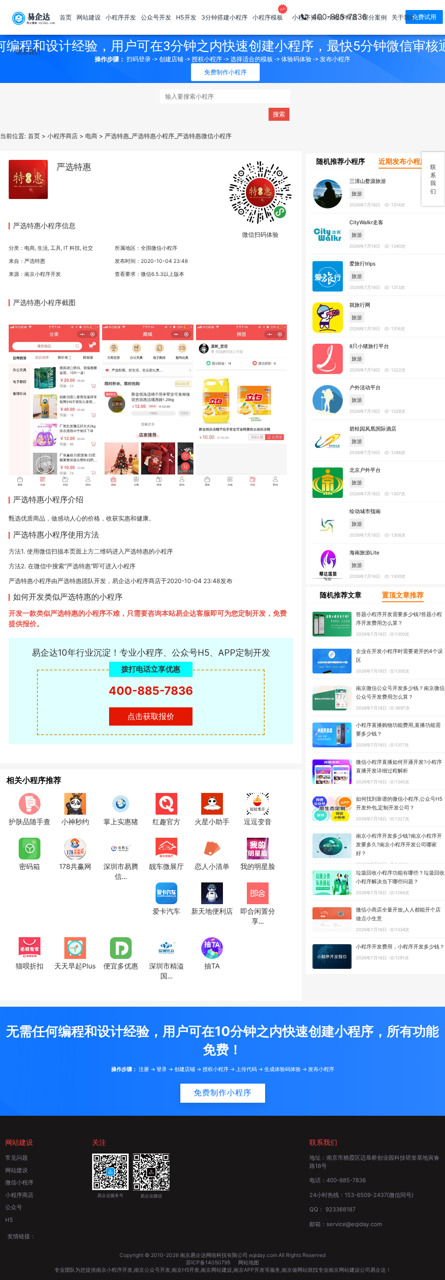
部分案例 (374, 17)
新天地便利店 (212, 911)
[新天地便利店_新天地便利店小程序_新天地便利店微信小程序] (212, 893)
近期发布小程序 (403, 161)
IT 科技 (71, 248)
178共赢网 (75, 866)
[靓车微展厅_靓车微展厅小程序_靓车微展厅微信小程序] (166, 848)
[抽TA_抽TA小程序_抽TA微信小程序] (212, 947)
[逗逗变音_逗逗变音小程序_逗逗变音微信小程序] (258, 803)
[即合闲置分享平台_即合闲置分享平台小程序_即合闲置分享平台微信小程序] (258, 893)
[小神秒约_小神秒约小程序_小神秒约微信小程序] (75, 803)
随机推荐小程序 (340, 161)
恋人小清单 (212, 866)
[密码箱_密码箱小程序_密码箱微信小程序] (29, 848)
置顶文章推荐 (403, 594)
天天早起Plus (75, 966)
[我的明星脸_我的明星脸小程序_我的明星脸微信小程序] (258, 848)
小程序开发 (121, 17)
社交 (88, 248)
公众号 (13, 1207)
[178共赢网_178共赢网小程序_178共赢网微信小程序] (75, 848)
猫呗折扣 (29, 966)
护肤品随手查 (29, 821)
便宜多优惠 (120, 966)
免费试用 (424, 16)
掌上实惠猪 (120, 821)
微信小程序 (19, 1182)
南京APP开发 (249, 1270)
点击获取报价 (150, 716)
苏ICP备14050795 (209, 1262)
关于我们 (404, 17)
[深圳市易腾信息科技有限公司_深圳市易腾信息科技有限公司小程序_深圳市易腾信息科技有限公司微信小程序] (121, 848)
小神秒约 (75, 821)
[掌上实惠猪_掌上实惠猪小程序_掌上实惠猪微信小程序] (121, 803)
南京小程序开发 (42, 274)
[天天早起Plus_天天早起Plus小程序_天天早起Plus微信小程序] (75, 947)
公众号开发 (156, 17)
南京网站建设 (216, 1270)
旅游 (357, 193)
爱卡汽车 (166, 911)
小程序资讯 (307, 17)
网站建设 (88, 17)
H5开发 (186, 17)
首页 (66, 17)
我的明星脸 (257, 866)
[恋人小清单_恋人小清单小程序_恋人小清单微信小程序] (212, 848)
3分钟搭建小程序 (224, 17)
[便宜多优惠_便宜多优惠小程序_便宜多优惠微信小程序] (121, 947)
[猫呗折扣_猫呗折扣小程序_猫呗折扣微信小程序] (29, 947)
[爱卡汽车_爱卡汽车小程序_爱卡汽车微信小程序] (166, 893)
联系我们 (28, 52)
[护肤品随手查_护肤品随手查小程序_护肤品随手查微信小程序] (29, 803)
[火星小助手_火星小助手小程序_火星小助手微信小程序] (212, 803)
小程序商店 (342, 17)
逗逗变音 (258, 821)
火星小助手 (212, 821)
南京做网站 (295, 1270)
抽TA (212, 966)
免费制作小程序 (223, 1092)
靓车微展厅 (166, 866)
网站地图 (248, 1262)
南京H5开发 (185, 1270)
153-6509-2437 (366, 1194)
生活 (42, 248)
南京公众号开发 (152, 1270)
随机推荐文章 (341, 594)
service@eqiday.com (354, 1223)
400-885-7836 (151, 690)
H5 (9, 1219)
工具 (55, 248)
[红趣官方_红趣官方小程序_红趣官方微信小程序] (166, 803)
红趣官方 (166, 821)
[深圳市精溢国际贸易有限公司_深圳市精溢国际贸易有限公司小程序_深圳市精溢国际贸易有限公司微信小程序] (166, 947)
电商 (29, 248)
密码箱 (29, 866)
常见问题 (16, 1157)
